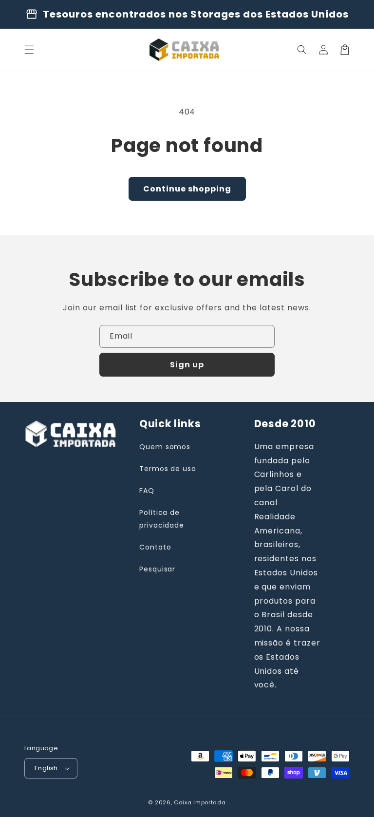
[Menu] (29, 49)
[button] (302, 49)
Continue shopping (187, 188)
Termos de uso (167, 469)
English (46, 768)
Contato (155, 547)
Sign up (187, 364)
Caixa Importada (200, 802)
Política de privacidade (162, 519)
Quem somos (165, 447)
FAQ (146, 490)
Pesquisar (157, 569)
